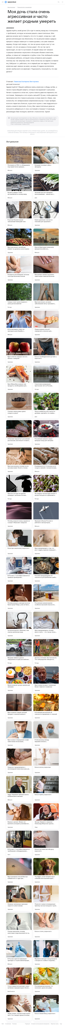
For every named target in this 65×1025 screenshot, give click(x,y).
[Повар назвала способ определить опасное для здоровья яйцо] (46, 323)
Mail (3, 1023)
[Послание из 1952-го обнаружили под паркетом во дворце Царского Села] (19, 159)
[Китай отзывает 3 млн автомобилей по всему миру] (19, 187)
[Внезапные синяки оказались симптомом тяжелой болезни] (46, 269)
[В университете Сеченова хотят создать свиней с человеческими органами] (46, 460)
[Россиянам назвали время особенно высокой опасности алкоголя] (46, 597)
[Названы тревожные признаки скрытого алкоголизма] (19, 898)
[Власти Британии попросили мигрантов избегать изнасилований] (46, 241)
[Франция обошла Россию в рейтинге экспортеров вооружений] (46, 515)
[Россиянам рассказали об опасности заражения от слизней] (46, 707)
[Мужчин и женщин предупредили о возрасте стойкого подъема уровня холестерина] (46, 953)
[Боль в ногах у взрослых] (46, 761)
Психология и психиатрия (24, 7)
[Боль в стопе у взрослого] (46, 925)
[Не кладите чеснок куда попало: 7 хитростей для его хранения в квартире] (46, 488)
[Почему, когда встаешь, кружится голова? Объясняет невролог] (19, 515)
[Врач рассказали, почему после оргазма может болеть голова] (19, 460)
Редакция (27, 1023)
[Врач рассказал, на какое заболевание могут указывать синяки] (46, 296)
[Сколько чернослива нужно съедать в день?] (19, 405)
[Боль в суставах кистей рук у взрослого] (46, 843)
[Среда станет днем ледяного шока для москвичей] (19, 296)
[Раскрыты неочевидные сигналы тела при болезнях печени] (19, 269)
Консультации (11, 7)
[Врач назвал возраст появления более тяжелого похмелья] (46, 679)
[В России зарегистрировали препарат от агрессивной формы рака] (19, 953)
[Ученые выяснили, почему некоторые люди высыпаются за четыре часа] (19, 925)
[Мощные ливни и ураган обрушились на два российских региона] (19, 652)
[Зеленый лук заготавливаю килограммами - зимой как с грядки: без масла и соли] (46, 187)
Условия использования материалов (40, 1023)
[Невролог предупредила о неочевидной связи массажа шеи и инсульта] (19, 761)
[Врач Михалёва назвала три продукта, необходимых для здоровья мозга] (19, 378)
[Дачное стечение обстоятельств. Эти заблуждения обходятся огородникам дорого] (46, 652)
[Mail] (6, 2)
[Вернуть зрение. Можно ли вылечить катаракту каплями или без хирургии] (19, 816)
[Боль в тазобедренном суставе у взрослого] (46, 351)
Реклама (14, 1023)
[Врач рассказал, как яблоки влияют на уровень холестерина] (19, 241)
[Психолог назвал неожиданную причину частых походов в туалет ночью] (46, 898)
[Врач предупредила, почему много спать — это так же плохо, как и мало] (46, 624)
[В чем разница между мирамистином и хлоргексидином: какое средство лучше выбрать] (46, 734)
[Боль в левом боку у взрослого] (46, 1008)
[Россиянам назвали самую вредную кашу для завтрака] (46, 433)
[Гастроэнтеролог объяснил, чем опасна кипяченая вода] (19, 624)
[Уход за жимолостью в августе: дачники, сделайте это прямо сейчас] (46, 405)
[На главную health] (11, 2)
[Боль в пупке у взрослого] (46, 789)
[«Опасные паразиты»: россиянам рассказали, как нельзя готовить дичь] (19, 433)
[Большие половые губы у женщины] (46, 159)
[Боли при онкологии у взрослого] (19, 542)
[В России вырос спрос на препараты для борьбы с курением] (19, 323)
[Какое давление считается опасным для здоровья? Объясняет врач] (46, 214)
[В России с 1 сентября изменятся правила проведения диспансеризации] (19, 570)
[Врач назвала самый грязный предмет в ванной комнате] (19, 707)
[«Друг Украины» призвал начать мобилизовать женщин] (19, 789)
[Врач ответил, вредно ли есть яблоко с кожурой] (19, 351)
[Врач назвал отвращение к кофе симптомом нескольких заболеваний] (19, 734)
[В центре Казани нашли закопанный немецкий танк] (19, 214)
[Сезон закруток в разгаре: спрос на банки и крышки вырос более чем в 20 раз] (19, 980)
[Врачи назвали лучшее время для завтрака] (19, 679)
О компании (8, 1023)
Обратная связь (55, 1023)
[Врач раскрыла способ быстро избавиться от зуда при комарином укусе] (19, 871)
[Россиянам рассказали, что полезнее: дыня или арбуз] (46, 980)
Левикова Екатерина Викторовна (26, 81)
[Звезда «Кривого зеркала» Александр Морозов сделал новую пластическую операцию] (46, 816)
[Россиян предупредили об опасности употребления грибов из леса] (46, 570)
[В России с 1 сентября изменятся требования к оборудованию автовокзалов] (19, 843)
